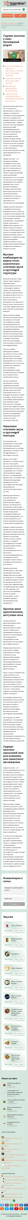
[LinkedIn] (26, 1208)
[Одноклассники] (2, 1208)
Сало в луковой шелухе (16, 982)
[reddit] (21, 1208)
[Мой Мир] (12, 1208)
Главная (4, 23)
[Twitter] (7, 1208)
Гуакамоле (15, 954)
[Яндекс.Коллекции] (16, 1205)
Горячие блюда (7, 15)
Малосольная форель (16, 996)
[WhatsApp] (12, 1205)
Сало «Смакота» (17, 925)
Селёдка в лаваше (14, 1042)
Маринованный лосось (16, 939)
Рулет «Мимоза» (17, 968)
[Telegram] (2, 1205)
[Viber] (7, 1205)
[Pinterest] (16, 1208)
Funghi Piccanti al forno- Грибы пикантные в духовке (16, 1012)
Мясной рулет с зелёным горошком (16, 1028)
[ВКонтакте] (21, 1205)
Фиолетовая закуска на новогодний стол (15, 1058)
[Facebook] (26, 1205)
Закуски (13, 23)
